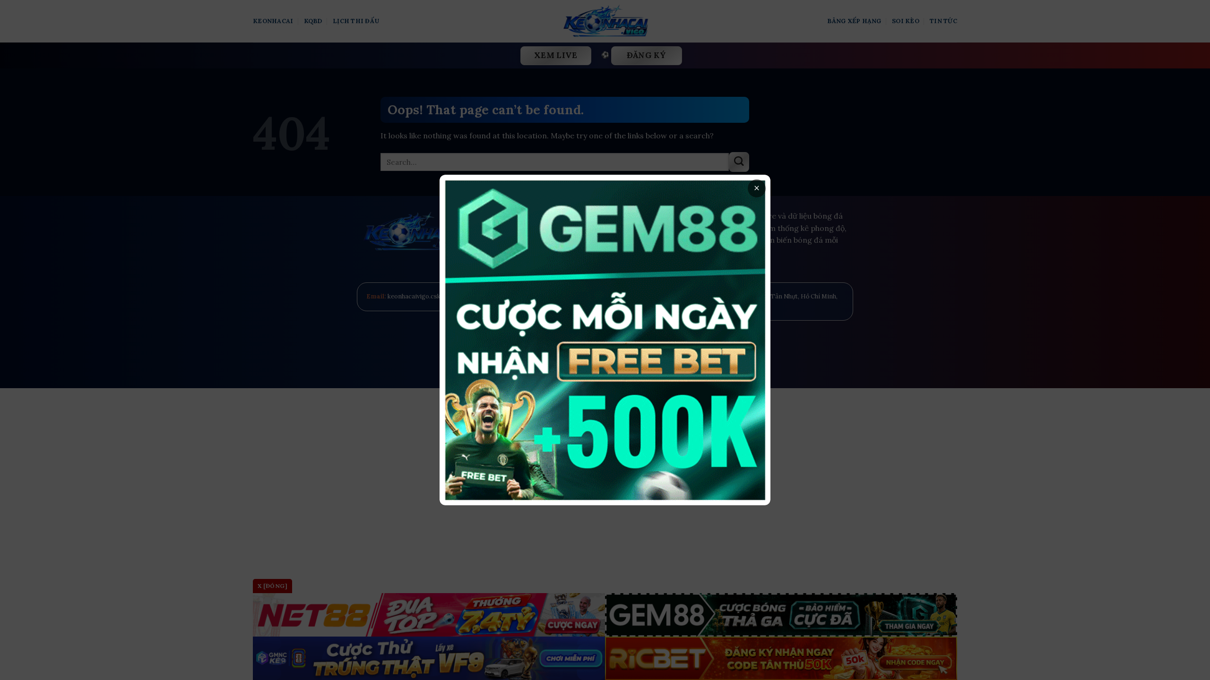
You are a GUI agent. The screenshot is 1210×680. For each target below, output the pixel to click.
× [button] (756, 188)
